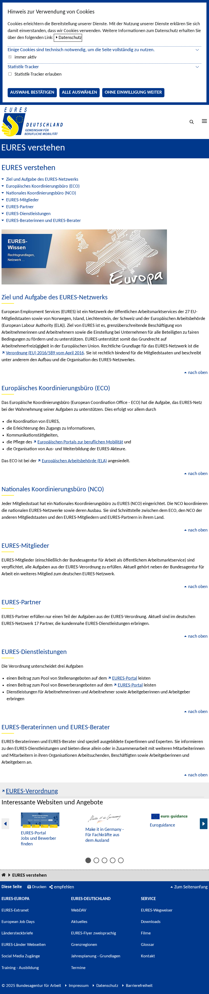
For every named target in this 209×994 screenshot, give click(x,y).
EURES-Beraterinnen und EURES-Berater (43, 220)
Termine (78, 968)
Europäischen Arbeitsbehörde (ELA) (74, 461)
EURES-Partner (20, 207)
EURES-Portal (124, 678)
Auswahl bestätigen (32, 92)
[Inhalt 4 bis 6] (96, 860)
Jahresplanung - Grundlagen (95, 956)
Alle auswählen (79, 92)
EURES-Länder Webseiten (24, 945)
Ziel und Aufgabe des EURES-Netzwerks (42, 179)
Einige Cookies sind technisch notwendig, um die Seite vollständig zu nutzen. (81, 50)
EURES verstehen (29, 875)
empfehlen (64, 887)
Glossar (147, 945)
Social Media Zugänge (21, 956)
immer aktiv (25, 57)
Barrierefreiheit (139, 986)
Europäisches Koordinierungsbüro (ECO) (43, 186)
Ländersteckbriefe (17, 933)
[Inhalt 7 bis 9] (104, 860)
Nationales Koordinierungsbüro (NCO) (41, 193)
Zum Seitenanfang (190, 887)
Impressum (79, 986)
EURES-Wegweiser (157, 910)
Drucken (39, 887)
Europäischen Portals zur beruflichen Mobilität (80, 442)
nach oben (197, 372)
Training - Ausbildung (20, 968)
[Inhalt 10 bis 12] (112, 860)
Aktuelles (79, 922)
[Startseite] (4, 875)
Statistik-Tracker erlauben (38, 74)
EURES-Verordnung (32, 791)
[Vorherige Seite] (5, 823)
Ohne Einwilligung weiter (133, 92)
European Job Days (18, 922)
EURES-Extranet (15, 910)
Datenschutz (70, 37)
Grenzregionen (84, 945)
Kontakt (148, 956)
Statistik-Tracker (23, 67)
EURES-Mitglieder (22, 200)
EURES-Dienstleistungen (28, 214)
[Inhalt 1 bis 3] (88, 860)
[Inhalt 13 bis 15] (121, 860)
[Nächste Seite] (203, 823)
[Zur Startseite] (32, 121)
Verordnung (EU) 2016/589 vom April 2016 (45, 353)
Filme (146, 933)
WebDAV (78, 910)
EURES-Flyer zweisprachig (93, 933)
